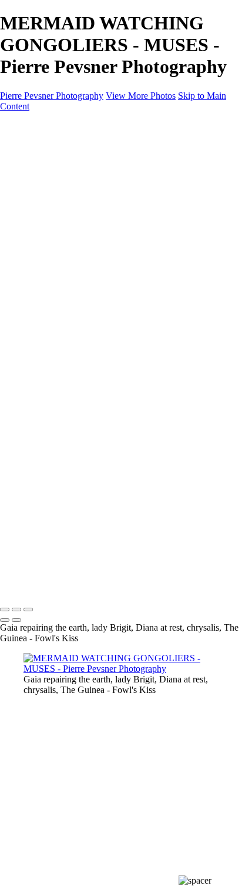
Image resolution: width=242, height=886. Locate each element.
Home (34, 146)
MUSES (63, 220)
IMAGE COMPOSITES (69, 157)
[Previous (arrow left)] (4, 620)
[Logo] (56, 126)
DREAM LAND (79, 178)
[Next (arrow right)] (16, 620)
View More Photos (141, 96)
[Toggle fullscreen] (16, 609)
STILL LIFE (71, 189)
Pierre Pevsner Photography (51, 96)
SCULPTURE (74, 210)
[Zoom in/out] (28, 609)
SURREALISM (77, 199)
